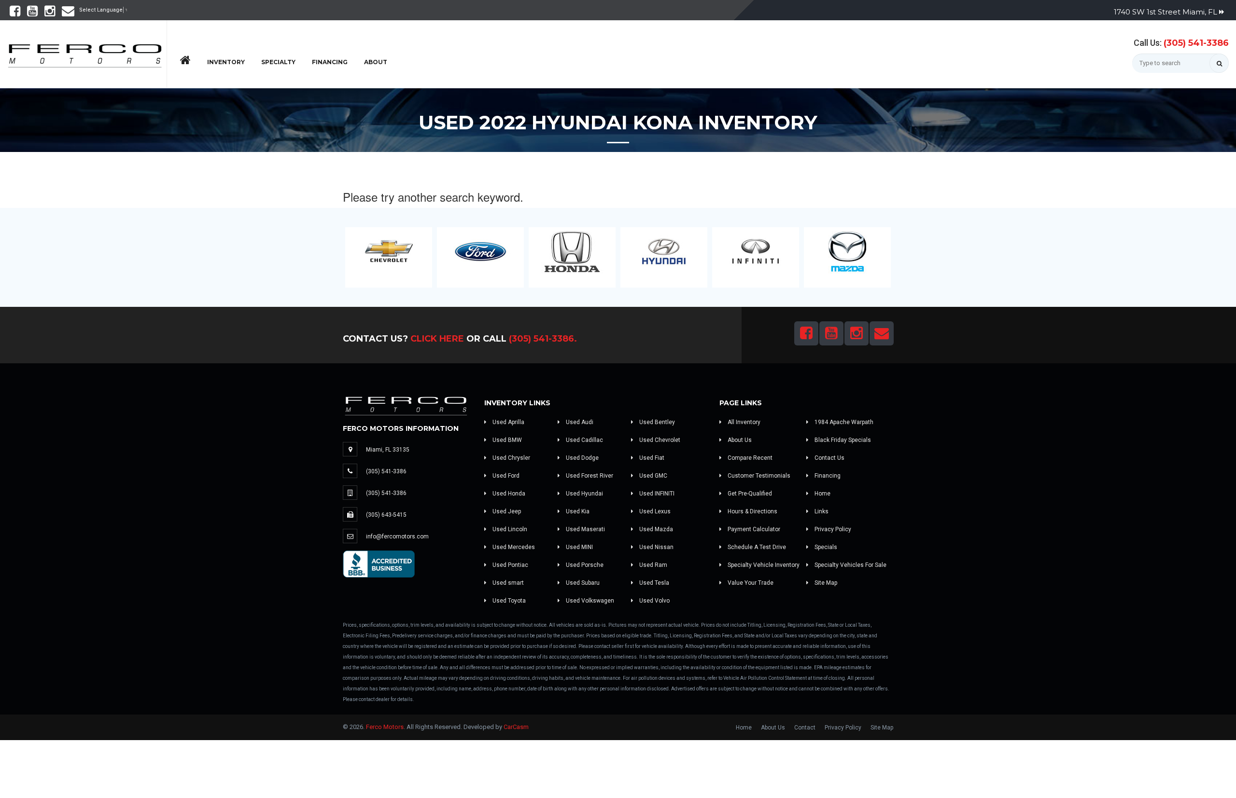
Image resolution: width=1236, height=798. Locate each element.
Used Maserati (584, 529)
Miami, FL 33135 (387, 449)
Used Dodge (581, 457)
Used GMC (652, 475)
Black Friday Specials (842, 440)
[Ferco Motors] (84, 53)
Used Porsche (584, 565)
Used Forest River (588, 475)
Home (821, 493)
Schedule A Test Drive (756, 547)
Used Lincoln (509, 529)
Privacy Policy (832, 529)
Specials (825, 547)
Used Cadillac (583, 440)
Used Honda (508, 493)
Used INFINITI (656, 493)
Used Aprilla (507, 422)
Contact (804, 727)
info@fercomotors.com (397, 536)
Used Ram (652, 565)
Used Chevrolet (659, 440)
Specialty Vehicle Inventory (763, 565)
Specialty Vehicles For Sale (849, 565)
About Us (739, 440)
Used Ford (505, 475)
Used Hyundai (583, 493)
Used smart (507, 582)
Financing (330, 62)
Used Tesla (653, 582)
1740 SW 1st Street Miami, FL (1166, 11)
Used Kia (577, 511)
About (375, 62)
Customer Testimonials (758, 475)
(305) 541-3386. (543, 338)
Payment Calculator (753, 529)
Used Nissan (656, 547)
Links (821, 511)
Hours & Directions (751, 511)
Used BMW (506, 440)
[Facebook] (15, 13)
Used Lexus (654, 511)
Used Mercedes (513, 547)
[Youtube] (32, 13)
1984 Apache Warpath (843, 422)
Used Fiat (651, 457)
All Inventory (743, 422)
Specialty (278, 62)
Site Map (825, 582)
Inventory (226, 62)
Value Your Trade (749, 582)
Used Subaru (582, 582)
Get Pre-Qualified (749, 493)
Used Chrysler (510, 457)
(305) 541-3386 (1196, 43)
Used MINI (578, 547)
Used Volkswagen (589, 600)
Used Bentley (656, 422)
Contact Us (828, 457)
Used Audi (578, 422)
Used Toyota (508, 600)
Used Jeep (506, 511)
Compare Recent (749, 457)
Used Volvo (654, 600)
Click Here (437, 338)
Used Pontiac (509, 565)
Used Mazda (655, 529)
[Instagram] (49, 13)
